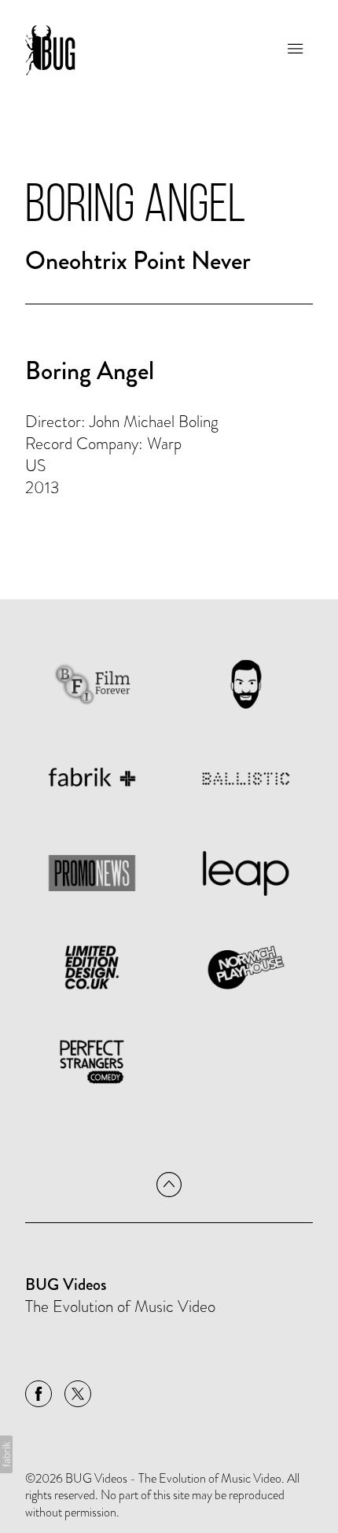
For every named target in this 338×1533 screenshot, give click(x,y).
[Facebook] (38, 1393)
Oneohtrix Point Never (138, 260)
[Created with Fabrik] (6, 1454)
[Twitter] (77, 1393)
